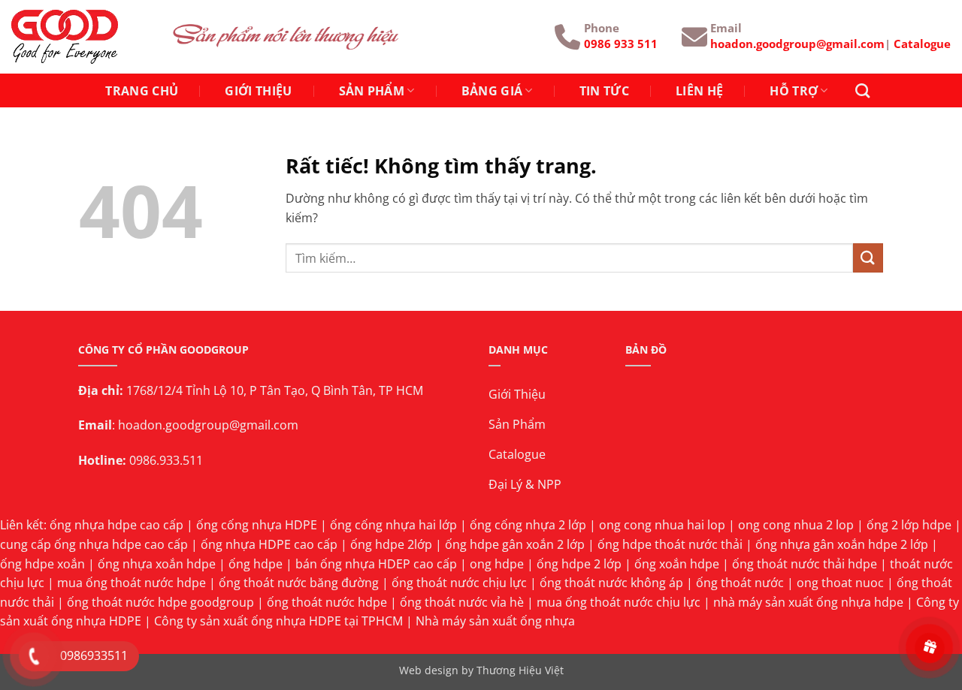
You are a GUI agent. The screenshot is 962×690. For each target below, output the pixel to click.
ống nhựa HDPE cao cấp (269, 544)
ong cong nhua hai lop (662, 525)
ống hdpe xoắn (42, 564)
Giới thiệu (258, 91)
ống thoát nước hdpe (327, 602)
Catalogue (922, 43)
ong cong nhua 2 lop (796, 525)
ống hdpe (255, 564)
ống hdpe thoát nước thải (670, 544)
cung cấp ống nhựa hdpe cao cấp (94, 544)
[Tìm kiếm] (862, 90)
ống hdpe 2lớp (391, 544)
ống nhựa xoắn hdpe (157, 564)
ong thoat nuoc (840, 582)
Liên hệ (699, 91)
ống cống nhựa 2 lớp (528, 525)
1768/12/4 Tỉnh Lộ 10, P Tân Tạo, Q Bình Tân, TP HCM (274, 390)
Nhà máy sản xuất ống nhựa (495, 621)
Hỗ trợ (794, 91)
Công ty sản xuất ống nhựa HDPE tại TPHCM (278, 621)
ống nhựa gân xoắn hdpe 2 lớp (841, 544)
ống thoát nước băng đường (299, 582)
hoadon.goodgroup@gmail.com (797, 43)
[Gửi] (868, 258)
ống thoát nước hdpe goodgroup (160, 602)
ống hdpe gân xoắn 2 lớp (515, 544)
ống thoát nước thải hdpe (804, 564)
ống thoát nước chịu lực (459, 582)
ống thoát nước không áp (611, 582)
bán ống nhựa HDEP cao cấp (376, 564)
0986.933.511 (166, 460)
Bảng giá (492, 91)
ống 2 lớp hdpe (909, 525)
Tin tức (604, 91)
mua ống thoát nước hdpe (131, 582)
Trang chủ (141, 91)
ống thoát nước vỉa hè (462, 602)
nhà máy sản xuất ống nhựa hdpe (808, 602)
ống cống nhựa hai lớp (393, 525)
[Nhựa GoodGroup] (80, 37)
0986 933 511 (621, 43)
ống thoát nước (740, 582)
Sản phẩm (372, 91)
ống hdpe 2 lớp (579, 564)
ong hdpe (497, 564)
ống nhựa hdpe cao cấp (116, 525)
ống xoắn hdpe (676, 564)
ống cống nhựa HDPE (256, 525)
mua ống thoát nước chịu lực (618, 602)
